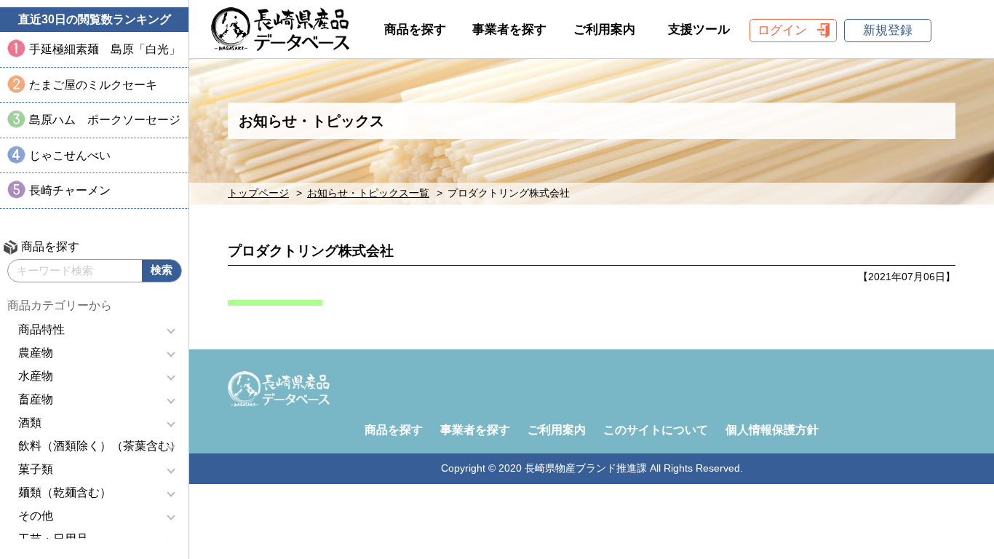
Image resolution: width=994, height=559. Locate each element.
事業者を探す (509, 29)
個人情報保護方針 (772, 430)
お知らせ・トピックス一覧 (368, 193)
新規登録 (888, 30)
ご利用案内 (604, 29)
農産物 (35, 352)
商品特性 (41, 329)
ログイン (782, 30)
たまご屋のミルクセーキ (93, 85)
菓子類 (35, 469)
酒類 (29, 422)
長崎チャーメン (70, 190)
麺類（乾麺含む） (64, 492)
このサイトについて (655, 430)
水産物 (35, 376)
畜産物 (35, 399)
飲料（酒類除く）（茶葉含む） (99, 446)
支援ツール (699, 29)
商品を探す (415, 29)
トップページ (258, 193)
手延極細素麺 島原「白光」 (104, 49)
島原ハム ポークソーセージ (104, 120)
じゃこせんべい (70, 155)
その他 (35, 516)
